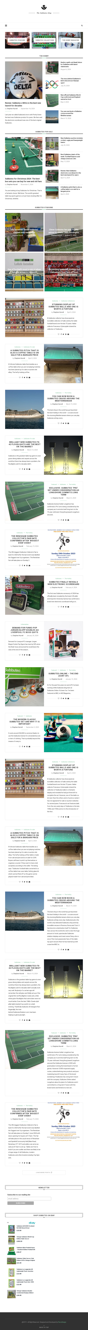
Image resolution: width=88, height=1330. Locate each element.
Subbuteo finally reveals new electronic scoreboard (63, 583)
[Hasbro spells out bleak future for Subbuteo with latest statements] (52, 67)
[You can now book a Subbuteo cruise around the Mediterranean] (52, 116)
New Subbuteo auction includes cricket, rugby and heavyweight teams (72, 140)
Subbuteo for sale (44, 132)
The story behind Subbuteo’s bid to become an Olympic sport (71, 81)
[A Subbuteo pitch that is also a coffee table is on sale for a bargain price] (52, 192)
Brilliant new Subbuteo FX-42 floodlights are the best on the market (25, 444)
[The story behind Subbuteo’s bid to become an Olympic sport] (52, 84)
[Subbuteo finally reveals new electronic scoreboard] (24, 595)
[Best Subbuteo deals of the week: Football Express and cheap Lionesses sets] (52, 159)
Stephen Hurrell (12, 108)
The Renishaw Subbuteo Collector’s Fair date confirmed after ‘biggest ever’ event (24, 539)
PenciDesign (62, 1322)
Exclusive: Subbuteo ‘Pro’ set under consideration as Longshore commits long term (63, 491)
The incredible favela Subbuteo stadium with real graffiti (24, 231)
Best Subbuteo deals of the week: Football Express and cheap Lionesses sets (70, 157)
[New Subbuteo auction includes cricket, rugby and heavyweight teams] (52, 143)
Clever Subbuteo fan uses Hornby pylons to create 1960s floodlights (64, 231)
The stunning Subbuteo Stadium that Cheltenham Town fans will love (63, 270)
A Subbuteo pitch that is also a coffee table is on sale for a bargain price (71, 189)
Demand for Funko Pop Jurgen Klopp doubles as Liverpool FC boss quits (25, 630)
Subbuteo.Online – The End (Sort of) (63, 674)
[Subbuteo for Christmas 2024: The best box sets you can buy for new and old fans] (23, 156)
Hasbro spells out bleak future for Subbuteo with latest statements (71, 64)
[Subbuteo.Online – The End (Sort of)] (24, 686)
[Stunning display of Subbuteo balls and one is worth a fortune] (24, 317)
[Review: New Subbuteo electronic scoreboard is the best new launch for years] (52, 176)
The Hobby (44, 56)
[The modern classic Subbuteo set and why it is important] (63, 732)
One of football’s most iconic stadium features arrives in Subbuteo (24, 270)
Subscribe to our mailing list (18, 1195)
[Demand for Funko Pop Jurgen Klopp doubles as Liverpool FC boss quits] (63, 641)
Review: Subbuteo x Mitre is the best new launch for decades (23, 104)
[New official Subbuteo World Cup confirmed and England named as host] (52, 100)
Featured (54, 484)
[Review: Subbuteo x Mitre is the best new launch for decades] (23, 80)
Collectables (24, 624)
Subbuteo (55, 301)
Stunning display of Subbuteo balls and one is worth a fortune (63, 306)
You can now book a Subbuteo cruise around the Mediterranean (71, 113)
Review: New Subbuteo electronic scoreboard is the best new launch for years (71, 173)
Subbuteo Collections (68, 301)
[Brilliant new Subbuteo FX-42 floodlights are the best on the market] (63, 455)
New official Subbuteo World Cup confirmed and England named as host (71, 97)
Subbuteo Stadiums (44, 207)
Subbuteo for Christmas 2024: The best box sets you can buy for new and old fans (23, 180)
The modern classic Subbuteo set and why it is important (24, 721)
